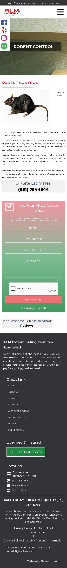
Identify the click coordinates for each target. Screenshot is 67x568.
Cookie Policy (42, 528)
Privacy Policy (23, 528)
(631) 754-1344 (52, 3)
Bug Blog (13, 398)
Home (11, 385)
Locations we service (20, 417)
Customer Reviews (18, 411)
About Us (13, 392)
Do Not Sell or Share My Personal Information (33, 540)
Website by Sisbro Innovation (43, 561)
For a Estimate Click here (23, 3)
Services (13, 423)
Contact (13, 404)
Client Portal (16, 430)
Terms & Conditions (33, 532)
